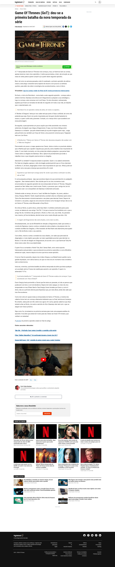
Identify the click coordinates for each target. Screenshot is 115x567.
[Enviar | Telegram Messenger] (71, 26)
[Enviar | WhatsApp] (68, 26)
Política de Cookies (82, 554)
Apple (56, 546)
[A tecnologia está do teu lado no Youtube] (92, 535)
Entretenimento (83, 544)
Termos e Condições (82, 552)
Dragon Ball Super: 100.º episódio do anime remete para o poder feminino (37, 340)
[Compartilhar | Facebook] (63, 26)
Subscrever (47, 413)
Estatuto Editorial (67, 552)
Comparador (67, 2)
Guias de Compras (40, 2)
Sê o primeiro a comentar (39, 396)
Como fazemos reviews (66, 555)
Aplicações (54, 544)
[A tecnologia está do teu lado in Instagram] (88, 535)
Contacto (84, 555)
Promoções (31, 2)
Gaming (99, 546)
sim (31, 380)
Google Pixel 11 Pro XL (30, 6)
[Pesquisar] (95, 2)
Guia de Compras (68, 546)
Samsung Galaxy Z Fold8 (44, 6)
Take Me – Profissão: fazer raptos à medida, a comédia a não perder (35, 330)
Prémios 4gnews (97, 554)
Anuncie (99, 552)
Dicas (60, 2)
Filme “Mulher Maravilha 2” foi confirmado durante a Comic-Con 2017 (36, 335)
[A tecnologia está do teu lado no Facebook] (84, 535)
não (35, 380)
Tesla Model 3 (63, 6)
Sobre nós (54, 555)
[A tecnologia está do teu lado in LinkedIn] (100, 535)
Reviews (49, 2)
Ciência (85, 542)
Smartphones (54, 542)
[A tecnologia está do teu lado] (20, 2)
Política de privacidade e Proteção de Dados (50, 552)
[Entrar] (99, 2)
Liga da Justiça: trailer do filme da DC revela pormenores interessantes (46, 91)
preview (18, 321)
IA (71, 544)
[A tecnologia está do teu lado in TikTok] (96, 535)
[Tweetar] (66, 26)
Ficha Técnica (68, 554)
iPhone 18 (55, 6)
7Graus (22, 552)
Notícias (55, 2)
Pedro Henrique (18, 26)
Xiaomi (70, 542)
